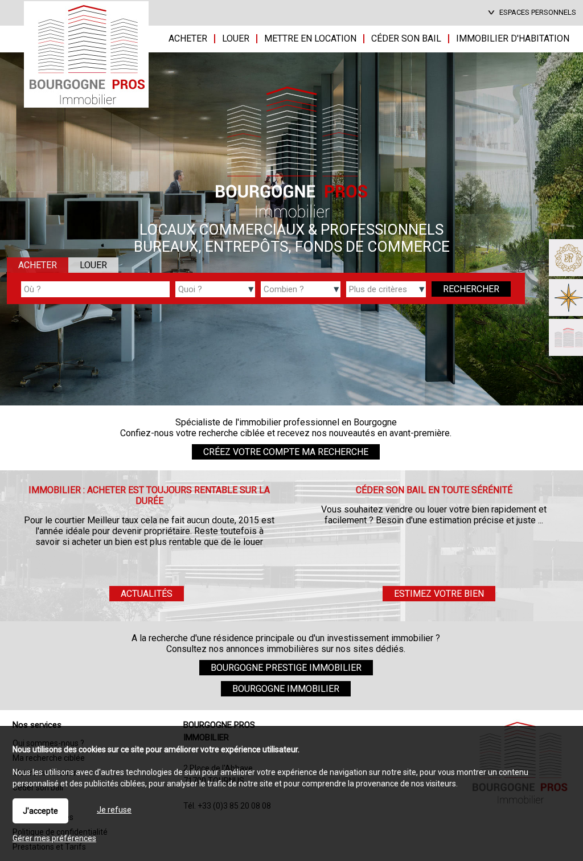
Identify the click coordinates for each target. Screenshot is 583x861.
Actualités (147, 593)
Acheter (37, 265)
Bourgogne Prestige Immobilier (286, 667)
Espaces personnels (537, 12)
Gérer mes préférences (54, 838)
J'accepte (40, 810)
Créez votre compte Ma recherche (285, 451)
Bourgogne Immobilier (285, 688)
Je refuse (114, 809)
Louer (93, 265)
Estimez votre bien (439, 593)
